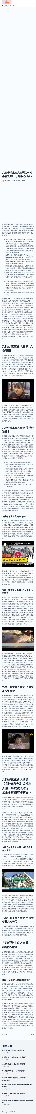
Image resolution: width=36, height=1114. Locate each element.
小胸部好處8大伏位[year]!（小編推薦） (14, 1078)
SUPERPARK (8, 5)
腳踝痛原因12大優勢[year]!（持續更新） (14, 1057)
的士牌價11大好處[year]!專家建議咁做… (14, 1071)
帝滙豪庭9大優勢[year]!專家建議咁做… (14, 1093)
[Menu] (33, 3)
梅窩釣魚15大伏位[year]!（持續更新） (14, 1050)
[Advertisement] (18, 87)
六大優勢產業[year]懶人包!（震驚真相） (14, 1064)
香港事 (23, 180)
